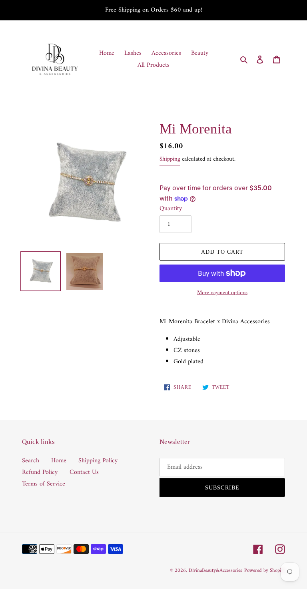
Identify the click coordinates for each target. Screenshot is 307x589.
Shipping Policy (98, 460)
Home (58, 460)
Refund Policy (40, 472)
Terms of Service (43, 484)
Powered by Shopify (264, 570)
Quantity (170, 208)
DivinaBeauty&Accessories (215, 570)
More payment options (222, 293)
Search (30, 460)
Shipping (169, 159)
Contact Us (84, 472)
